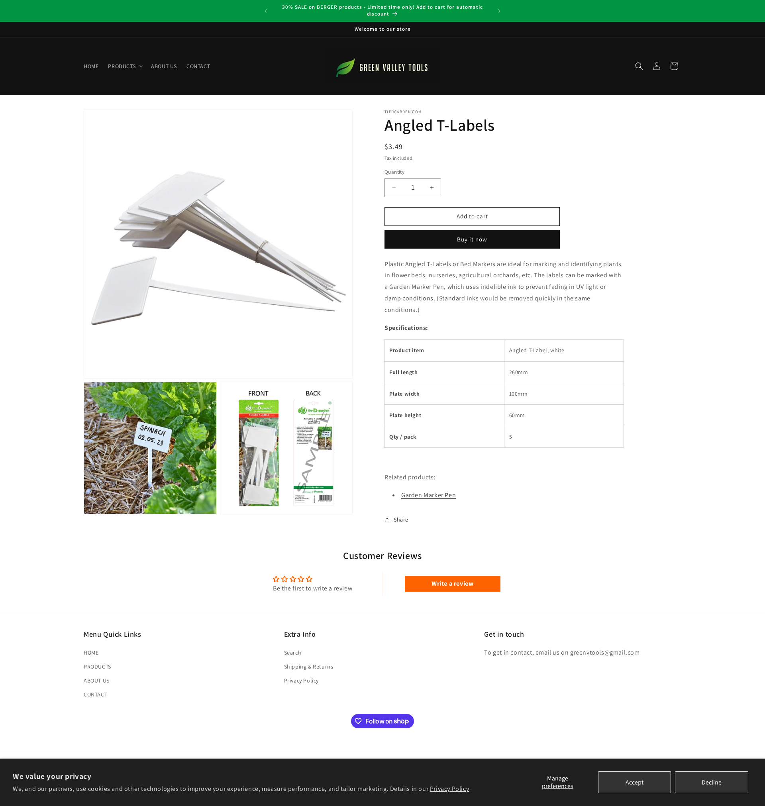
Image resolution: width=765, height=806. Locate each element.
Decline (712, 782)
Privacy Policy (449, 788)
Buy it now (472, 239)
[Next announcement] (499, 10)
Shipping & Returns (308, 666)
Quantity (394, 172)
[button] (124, 66)
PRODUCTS (97, 666)
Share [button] (401, 519)
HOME (91, 652)
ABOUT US (97, 680)
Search (293, 652)
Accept (634, 782)
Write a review (452, 583)
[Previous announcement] (266, 10)
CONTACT (95, 694)
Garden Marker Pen (428, 495)
